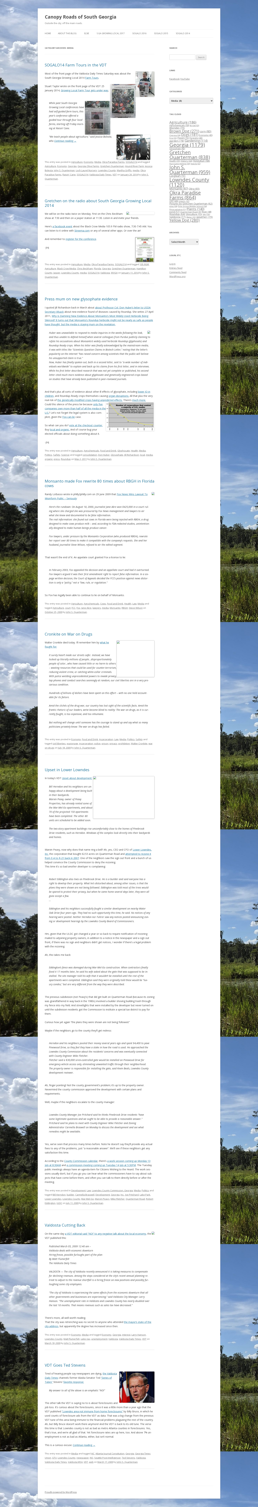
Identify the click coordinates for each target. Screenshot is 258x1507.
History (186, 160)
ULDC (59, 1203)
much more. (139, 400)
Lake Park (145, 1194)
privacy (113, 743)
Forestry (196, 138)
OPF (173, 201)
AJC (92, 1453)
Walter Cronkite (139, 743)
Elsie (86, 33)
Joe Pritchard (132, 1194)
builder (70, 1194)
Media (97, 162)
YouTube (185, 78)
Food (183, 138)
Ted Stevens (128, 1457)
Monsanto (115, 607)
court (68, 607)
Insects (195, 163)
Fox (78, 607)
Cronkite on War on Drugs (68, 634)
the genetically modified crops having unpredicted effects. (90, 400)
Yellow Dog (184, 220)
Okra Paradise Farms (113, 162)
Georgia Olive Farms (88, 166)
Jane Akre (86, 607)
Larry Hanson (138, 1334)
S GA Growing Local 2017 (111, 33)
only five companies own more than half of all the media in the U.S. (75, 408)
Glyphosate (123, 450)
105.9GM (144, 264)
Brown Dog (184, 131)
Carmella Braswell (84, 1194)
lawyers (96, 607)
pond (174, 211)
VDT (115, 174)
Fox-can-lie (68, 417)
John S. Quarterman (64, 170)
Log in (172, 263)
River (206, 211)
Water (191, 217)
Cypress (174, 135)
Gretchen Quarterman (112, 166)
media (136, 170)
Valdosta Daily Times (100, 174)
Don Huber (104, 454)
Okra (194, 188)
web (91, 1462)
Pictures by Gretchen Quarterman (191, 203)
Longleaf (177, 176)
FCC (73, 607)
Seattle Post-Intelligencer (107, 1457)
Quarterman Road (135, 1198)
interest (126, 1334)
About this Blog (67, 33)
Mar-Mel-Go (87, 1198)
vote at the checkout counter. (86, 425)
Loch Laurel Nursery (86, 170)
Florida (97, 268)
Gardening (196, 141)
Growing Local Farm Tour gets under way (84, 90)
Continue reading (65, 140)
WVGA (114, 272)
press (57, 459)
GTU (54, 1457)
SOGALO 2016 (139, 33)
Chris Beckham (85, 268)
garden (176, 140)
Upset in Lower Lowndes (67, 769)
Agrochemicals (91, 450)
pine (173, 206)
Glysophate (117, 454)
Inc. (122, 1194)
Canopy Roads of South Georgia (80, 17)
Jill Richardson (131, 454)
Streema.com (82, 230)
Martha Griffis (124, 170)
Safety (56, 454)
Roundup (66, 459)
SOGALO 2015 (161, 33)
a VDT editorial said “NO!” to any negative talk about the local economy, (106, 1233)
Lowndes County (107, 170)
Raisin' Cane (69, 174)
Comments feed (177, 272)
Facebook (174, 78)
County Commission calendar (81, 1161)
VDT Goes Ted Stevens (65, 1365)
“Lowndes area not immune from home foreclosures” (92, 1411)
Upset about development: (77, 778)
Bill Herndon (59, 1194)
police (97, 743)
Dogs (189, 134)
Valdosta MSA (75, 1462)
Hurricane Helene (179, 163)
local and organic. (60, 429)
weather (204, 217)
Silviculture (194, 214)
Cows (103, 603)
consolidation (90, 454)
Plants (195, 209)
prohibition (124, 743)
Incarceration (106, 739)
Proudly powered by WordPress (61, 1492)
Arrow (194, 125)
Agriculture (77, 162)
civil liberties (59, 743)
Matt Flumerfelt (72, 1338)
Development (78, 1190)
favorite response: (73, 1382)
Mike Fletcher (118, 1198)
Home (48, 33)
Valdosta (105, 272)
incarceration (86, 743)
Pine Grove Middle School (192, 206)
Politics (48, 454)
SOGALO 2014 (183, 33)
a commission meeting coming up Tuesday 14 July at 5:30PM (101, 1165)
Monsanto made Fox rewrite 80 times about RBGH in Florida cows (99, 483)
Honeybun (201, 160)
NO (91, 1457)
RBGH (125, 607)
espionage (72, 743)
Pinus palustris (177, 209)
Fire (173, 138)
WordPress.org (177, 276)
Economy (88, 162)
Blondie (177, 128)
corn (205, 131)
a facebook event (62, 226)
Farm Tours (91, 77)
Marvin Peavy (102, 1198)
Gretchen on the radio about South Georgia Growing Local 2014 (98, 203)
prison (105, 743)
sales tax (85, 1338)
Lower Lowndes (53, 1198)
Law (134, 603)
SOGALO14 (131, 162)
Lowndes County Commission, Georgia (112, 1190)
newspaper (83, 1457)
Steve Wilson (136, 607)
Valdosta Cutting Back (65, 1225)
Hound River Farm (134, 166)
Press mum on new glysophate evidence (81, 298)
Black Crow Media (66, 268)
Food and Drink (108, 450)
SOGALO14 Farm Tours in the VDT (76, 64)
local (142, 454)
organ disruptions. (119, 396)
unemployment (99, 1338)
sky (206, 214)
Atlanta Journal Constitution (109, 1453)
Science (65, 454)
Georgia (72, 166)
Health (134, 450)
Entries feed (175, 268)
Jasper (56, 272)
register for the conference (81, 239)
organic (49, 459)
